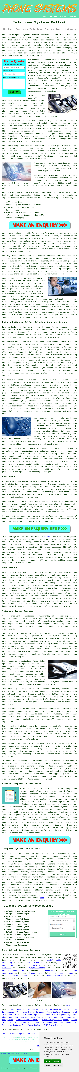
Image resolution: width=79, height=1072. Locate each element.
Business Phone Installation (46, 1009)
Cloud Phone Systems (27, 1020)
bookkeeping (47, 971)
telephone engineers (42, 552)
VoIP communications (12, 307)
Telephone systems (11, 537)
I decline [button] (56, 1061)
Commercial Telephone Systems (60, 1015)
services (24, 978)
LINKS (50, 16)
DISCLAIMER (72, 16)
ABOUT (56, 16)
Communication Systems (58, 1012)
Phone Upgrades (10, 1017)
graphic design (37, 968)
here (42, 898)
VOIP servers (26, 593)
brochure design (55, 976)
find (10, 854)
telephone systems (17, 37)
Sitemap (3, 1053)
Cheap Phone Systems (19, 1009)
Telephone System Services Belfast (27, 905)
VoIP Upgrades (55, 1017)
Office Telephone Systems (28, 1015)
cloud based (49, 126)
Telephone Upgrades (52, 1022)
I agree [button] (48, 1061)
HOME (44, 16)
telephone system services (47, 955)
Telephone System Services (30, 1012)
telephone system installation (59, 895)
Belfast (47, 537)
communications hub (38, 249)
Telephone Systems (29, 1022)
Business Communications (33, 1017)
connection (26, 195)
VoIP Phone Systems (31, 1025)
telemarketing (35, 965)
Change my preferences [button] (53, 1065)
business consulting (22, 976)
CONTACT (63, 16)
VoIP (63, 168)
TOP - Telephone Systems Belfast (18, 1034)
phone (31, 833)
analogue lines (39, 108)
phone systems (64, 697)
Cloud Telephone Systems (55, 1020)
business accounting (13, 971)
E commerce (34, 973)
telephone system (68, 898)
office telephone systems (33, 799)
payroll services (64, 973)
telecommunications (67, 572)
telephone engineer (53, 791)
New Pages (11, 1053)
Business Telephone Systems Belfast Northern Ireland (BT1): (34, 35)
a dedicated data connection (17, 294)
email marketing (35, 963)
